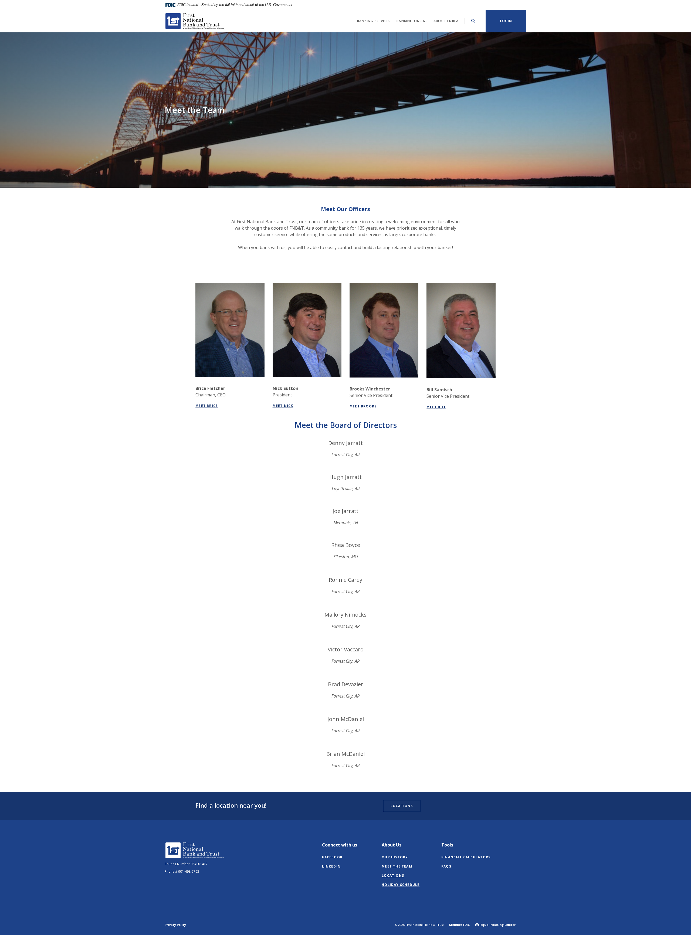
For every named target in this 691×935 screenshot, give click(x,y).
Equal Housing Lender (498, 925)
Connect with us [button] (339, 845)
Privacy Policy (175, 925)
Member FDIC (459, 925)
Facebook (332, 857)
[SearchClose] (473, 21)
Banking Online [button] (412, 21)
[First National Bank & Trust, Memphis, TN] (196, 21)
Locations (393, 875)
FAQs (446, 866)
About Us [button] (391, 845)
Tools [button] (447, 845)
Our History (395, 857)
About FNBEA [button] (446, 21)
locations (402, 806)
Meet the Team (397, 866)
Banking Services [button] (374, 21)
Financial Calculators (465, 857)
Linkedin (331, 866)
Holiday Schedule (400, 884)
